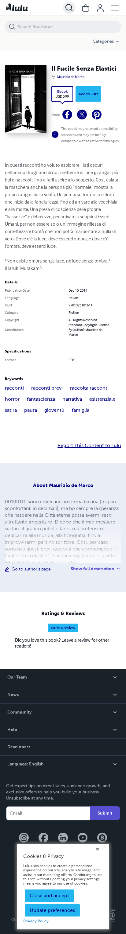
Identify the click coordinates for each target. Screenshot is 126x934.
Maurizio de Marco (70, 77)
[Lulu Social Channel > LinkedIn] (63, 838)
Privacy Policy (36, 921)
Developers (18, 746)
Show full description (92, 568)
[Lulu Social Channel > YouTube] (82, 838)
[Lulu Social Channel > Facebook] (43, 838)
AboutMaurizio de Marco (63, 485)
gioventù (54, 410)
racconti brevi (47, 388)
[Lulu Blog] (102, 838)
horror (12, 399)
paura (30, 410)
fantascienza (41, 399)
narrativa (72, 399)
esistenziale (102, 399)
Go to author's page (31, 569)
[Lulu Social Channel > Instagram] (24, 838)
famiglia (80, 410)
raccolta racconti (89, 388)
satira (11, 410)
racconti (14, 388)
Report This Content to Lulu (89, 445)
